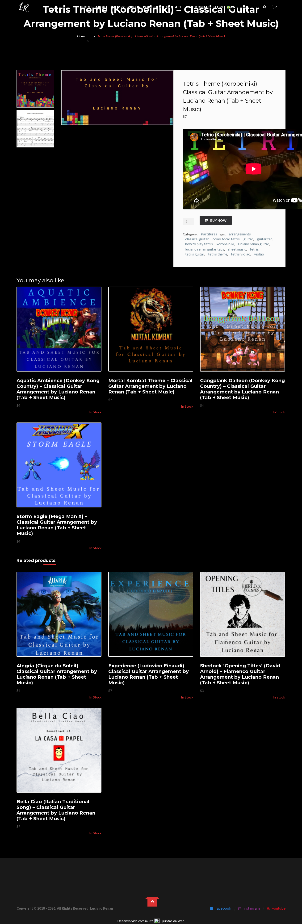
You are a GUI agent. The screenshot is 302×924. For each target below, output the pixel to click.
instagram (251, 908)
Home (87, 7)
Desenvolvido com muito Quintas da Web (151, 921)
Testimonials (197, 7)
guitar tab (265, 239)
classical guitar (197, 239)
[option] (35, 89)
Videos (134, 7)
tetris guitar (194, 254)
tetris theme (217, 254)
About (102, 7)
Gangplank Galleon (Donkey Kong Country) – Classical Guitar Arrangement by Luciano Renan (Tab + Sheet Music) (242, 389)
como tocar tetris (226, 239)
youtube (278, 908)
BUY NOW (218, 220)
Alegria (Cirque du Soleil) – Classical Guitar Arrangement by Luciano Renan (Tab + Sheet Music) (57, 674)
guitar (248, 239)
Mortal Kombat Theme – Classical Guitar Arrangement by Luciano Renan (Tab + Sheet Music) (150, 386)
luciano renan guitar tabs (204, 249)
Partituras (209, 234)
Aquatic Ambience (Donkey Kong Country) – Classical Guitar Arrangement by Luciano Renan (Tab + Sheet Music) (58, 389)
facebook (223, 908)
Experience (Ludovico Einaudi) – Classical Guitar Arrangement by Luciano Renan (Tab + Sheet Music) (148, 674)
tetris (254, 249)
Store (218, 7)
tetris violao (240, 254)
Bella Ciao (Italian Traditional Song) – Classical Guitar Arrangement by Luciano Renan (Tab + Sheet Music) (56, 810)
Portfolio (153, 7)
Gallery (118, 7)
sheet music (237, 249)
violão (259, 254)
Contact (174, 7)
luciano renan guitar (253, 244)
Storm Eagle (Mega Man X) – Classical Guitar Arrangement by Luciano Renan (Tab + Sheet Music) (57, 525)
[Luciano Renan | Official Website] (24, 7)
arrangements (240, 234)
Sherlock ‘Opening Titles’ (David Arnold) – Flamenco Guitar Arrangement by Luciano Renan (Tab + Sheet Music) (240, 674)
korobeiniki (225, 244)
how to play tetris (199, 244)
